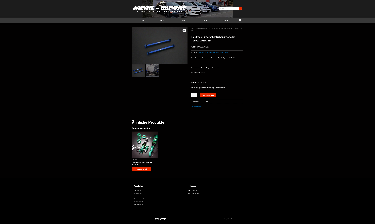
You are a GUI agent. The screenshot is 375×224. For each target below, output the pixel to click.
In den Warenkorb (208, 95)
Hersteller (199, 28)
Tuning (204, 20)
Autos (184, 20)
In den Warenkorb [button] (141, 169)
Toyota (205, 28)
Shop (162, 20)
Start (193, 28)
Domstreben (202, 52)
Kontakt (225, 20)
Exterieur (210, 52)
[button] (184, 30)
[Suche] (240, 8)
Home (142, 20)
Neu (221, 52)
